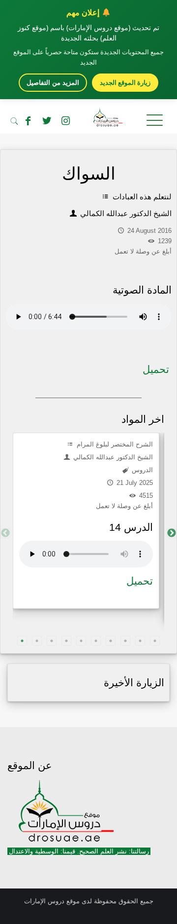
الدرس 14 (131, 527)
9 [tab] (140, 641)
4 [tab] (66, 641)
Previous (5, 533)
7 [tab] (111, 641)
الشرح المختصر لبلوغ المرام (114, 444)
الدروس (141, 470)
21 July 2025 (134, 482)
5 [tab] (81, 641)
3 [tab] (52, 641)
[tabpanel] (86, 521)
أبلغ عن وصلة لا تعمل (124, 506)
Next (172, 533)
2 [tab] (37, 641)
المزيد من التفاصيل (53, 82)
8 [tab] (125, 641)
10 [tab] (155, 641)
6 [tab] (96, 641)
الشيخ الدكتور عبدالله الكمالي (125, 213)
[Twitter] (47, 121)
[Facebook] (28, 121)
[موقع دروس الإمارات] (88, 119)
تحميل (156, 369)
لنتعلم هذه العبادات (141, 196)
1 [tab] (22, 641)
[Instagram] (65, 121)
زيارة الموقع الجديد (125, 82)
